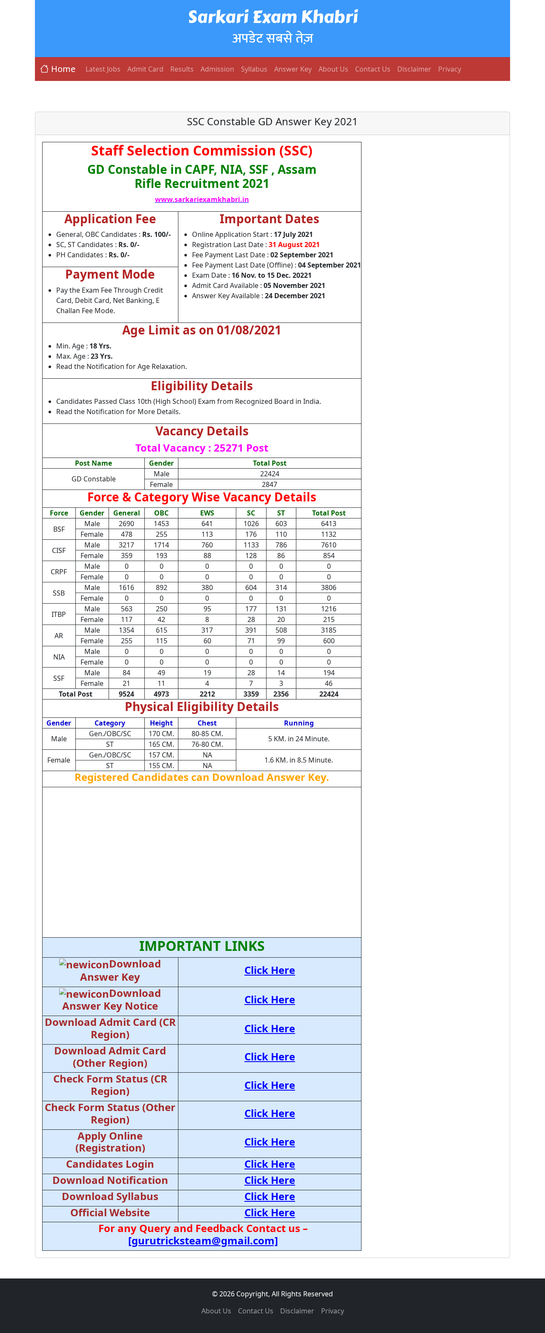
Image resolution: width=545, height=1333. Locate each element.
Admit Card (145, 69)
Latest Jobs (103, 69)
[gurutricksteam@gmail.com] (203, 1240)
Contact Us (372, 69)
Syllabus (254, 69)
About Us (333, 69)
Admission (217, 69)
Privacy (449, 69)
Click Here (269, 970)
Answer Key (293, 69)
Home (63, 69)
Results (182, 69)
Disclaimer (414, 69)
